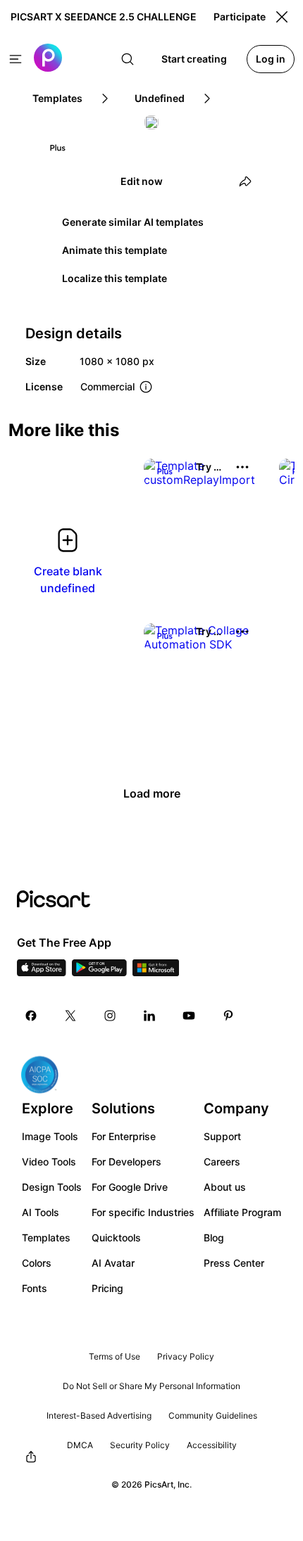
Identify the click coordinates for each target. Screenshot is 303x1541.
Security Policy (140, 1445)
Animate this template (114, 250)
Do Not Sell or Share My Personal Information (151, 1386)
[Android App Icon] (99, 972)
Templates (46, 1237)
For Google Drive (130, 1187)
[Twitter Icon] (70, 1016)
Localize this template (114, 278)
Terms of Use (114, 1356)
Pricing (107, 1288)
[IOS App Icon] (41, 972)
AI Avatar (113, 1263)
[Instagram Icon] (110, 1016)
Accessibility (212, 1445)
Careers (222, 1162)
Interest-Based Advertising (99, 1415)
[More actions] (242, 467)
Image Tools (50, 1136)
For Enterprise (124, 1136)
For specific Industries (143, 1212)
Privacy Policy (185, 1356)
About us (225, 1187)
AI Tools (40, 1212)
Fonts (34, 1288)
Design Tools (52, 1187)
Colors (36, 1263)
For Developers (126, 1162)
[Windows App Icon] (155, 972)
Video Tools (49, 1162)
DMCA (80, 1445)
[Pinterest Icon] (228, 1016)
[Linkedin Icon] (149, 1016)
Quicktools (116, 1237)
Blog (214, 1237)
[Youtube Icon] (189, 1016)
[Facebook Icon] (31, 1016)
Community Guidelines (212, 1415)
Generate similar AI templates (133, 222)
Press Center (234, 1263)
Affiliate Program (242, 1212)
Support (222, 1136)
